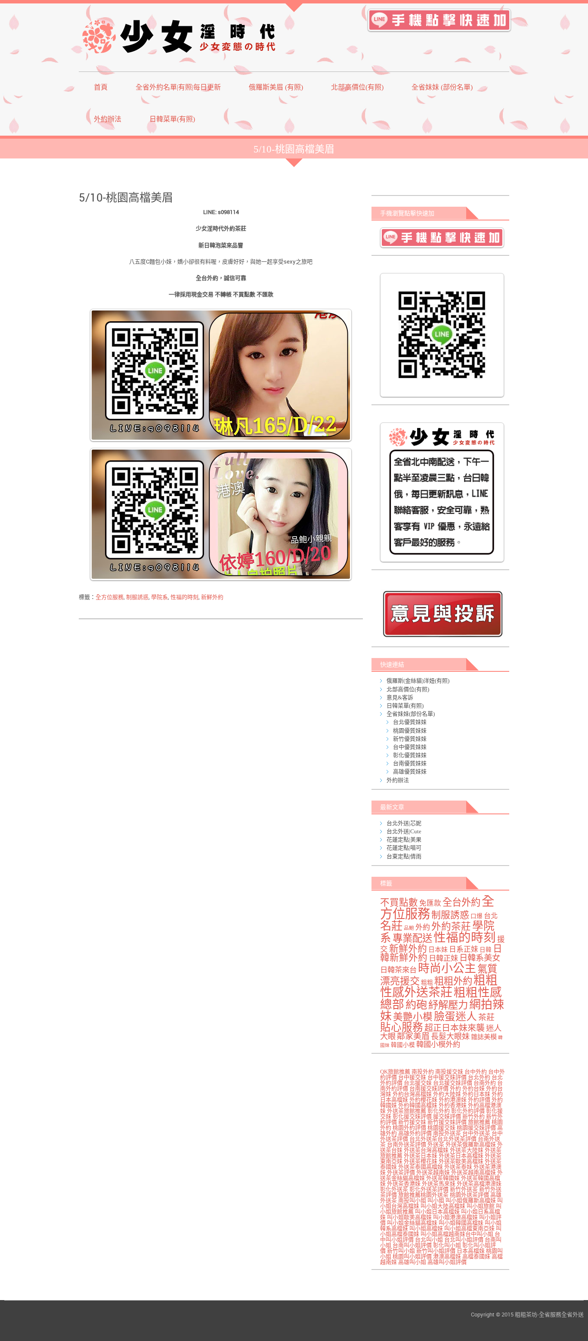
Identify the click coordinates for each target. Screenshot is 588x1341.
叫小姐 (435, 1200)
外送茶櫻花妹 (420, 1161)
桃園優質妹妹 (410, 730)
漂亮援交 (400, 981)
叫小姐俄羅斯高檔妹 (471, 1200)
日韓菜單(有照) (172, 119)
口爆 (476, 916)
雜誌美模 (484, 1036)
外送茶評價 (401, 1172)
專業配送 (412, 938)
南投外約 (423, 1071)
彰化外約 (438, 1111)
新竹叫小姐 (401, 1251)
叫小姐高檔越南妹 (443, 1234)
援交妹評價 (447, 1116)
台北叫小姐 (429, 1239)
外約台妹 (473, 1088)
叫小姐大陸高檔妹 (443, 1206)
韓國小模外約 (438, 1044)
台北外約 (479, 1077)
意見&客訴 (400, 697)
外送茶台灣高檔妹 (426, 1150)
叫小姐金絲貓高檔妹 (412, 1223)
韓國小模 (403, 1045)
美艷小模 (413, 1017)
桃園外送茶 (435, 1195)
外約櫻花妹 (423, 1099)
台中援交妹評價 (447, 1077)
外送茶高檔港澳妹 (479, 1183)
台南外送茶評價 (406, 1144)
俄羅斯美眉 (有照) (276, 87)
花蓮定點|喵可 (404, 847)
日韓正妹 (443, 958)
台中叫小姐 (479, 1234)
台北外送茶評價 (457, 1139)
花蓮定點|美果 (404, 839)
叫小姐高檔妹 (426, 1228)
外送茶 (435, 1144)
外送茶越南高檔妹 (473, 1172)
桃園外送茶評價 (469, 1195)
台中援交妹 (412, 1077)
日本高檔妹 (471, 1251)
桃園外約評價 (409, 1127)
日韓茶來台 (398, 970)
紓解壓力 (448, 1005)
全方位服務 (110, 597)
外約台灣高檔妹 (412, 1094)
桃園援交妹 (441, 1127)
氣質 (487, 969)
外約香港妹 (453, 1105)
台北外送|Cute (404, 831)
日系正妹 (463, 949)
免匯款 (430, 903)
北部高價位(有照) (357, 87)
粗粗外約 (453, 981)
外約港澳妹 (453, 1099)
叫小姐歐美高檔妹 (409, 1217)
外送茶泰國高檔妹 (420, 1167)
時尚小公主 (447, 968)
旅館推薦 (479, 1122)
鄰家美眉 (413, 1036)
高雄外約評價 (415, 1133)
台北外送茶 (423, 1139)
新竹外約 (473, 1116)
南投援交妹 (449, 1071)
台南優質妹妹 (410, 763)
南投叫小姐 (412, 1200)
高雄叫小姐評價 (447, 1262)
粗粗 (427, 982)
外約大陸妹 (447, 1094)
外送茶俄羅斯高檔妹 (471, 1144)
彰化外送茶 (394, 1189)
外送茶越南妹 (433, 1172)
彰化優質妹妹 (410, 755)
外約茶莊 (451, 926)
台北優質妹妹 (410, 722)
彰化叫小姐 (447, 1245)
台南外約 (484, 1083)
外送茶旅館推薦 (406, 1111)
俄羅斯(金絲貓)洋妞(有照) (418, 680)
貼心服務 (401, 1027)
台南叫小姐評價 (412, 1245)
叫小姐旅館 (481, 1206)
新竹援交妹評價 (447, 1122)
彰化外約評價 (468, 1111)
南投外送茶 (447, 1133)
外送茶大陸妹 (466, 1150)
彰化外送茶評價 (429, 1189)
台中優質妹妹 (410, 747)
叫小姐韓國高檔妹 (461, 1223)
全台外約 (461, 902)
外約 (422, 927)
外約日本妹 (476, 1094)
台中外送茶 (476, 1133)
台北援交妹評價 (452, 1083)
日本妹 (438, 949)
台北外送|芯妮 (404, 823)
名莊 (391, 925)
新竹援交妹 (412, 1122)
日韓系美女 (479, 957)
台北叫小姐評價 (463, 1239)
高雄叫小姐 (412, 1262)
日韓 (486, 950)
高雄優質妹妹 (410, 771)
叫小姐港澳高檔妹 (455, 1217)
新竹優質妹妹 (410, 739)
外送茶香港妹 (404, 1183)
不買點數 (399, 902)
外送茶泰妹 (458, 1167)
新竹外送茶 (464, 1189)
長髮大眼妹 (450, 1036)
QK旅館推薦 (395, 1071)
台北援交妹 (418, 1083)
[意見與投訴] (442, 613)
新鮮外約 (212, 597)
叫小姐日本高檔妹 (437, 1211)
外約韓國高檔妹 (417, 1105)
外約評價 (479, 1099)
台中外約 (475, 1071)
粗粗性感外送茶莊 (439, 986)
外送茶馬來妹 (438, 1183)
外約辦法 (107, 119)
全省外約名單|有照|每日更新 (178, 87)
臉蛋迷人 (455, 1016)
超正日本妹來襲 (454, 1028)
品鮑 (409, 928)
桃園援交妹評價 (476, 1127)
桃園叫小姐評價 (412, 1256)
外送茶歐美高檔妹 (461, 1161)
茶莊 (486, 1017)
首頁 (101, 87)
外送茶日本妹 (420, 1155)
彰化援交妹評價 (412, 1116)
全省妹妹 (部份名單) (442, 87)
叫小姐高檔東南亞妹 (469, 1228)
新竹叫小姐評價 (435, 1251)
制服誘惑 (137, 597)
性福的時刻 (184, 597)
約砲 (416, 1005)
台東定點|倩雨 (404, 856)
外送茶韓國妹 (443, 1178)
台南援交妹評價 (429, 1088)
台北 (491, 916)
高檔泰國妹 (476, 1256)
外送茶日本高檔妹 (461, 1155)
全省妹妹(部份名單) (411, 714)
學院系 (159, 597)
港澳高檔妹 (447, 1256)
